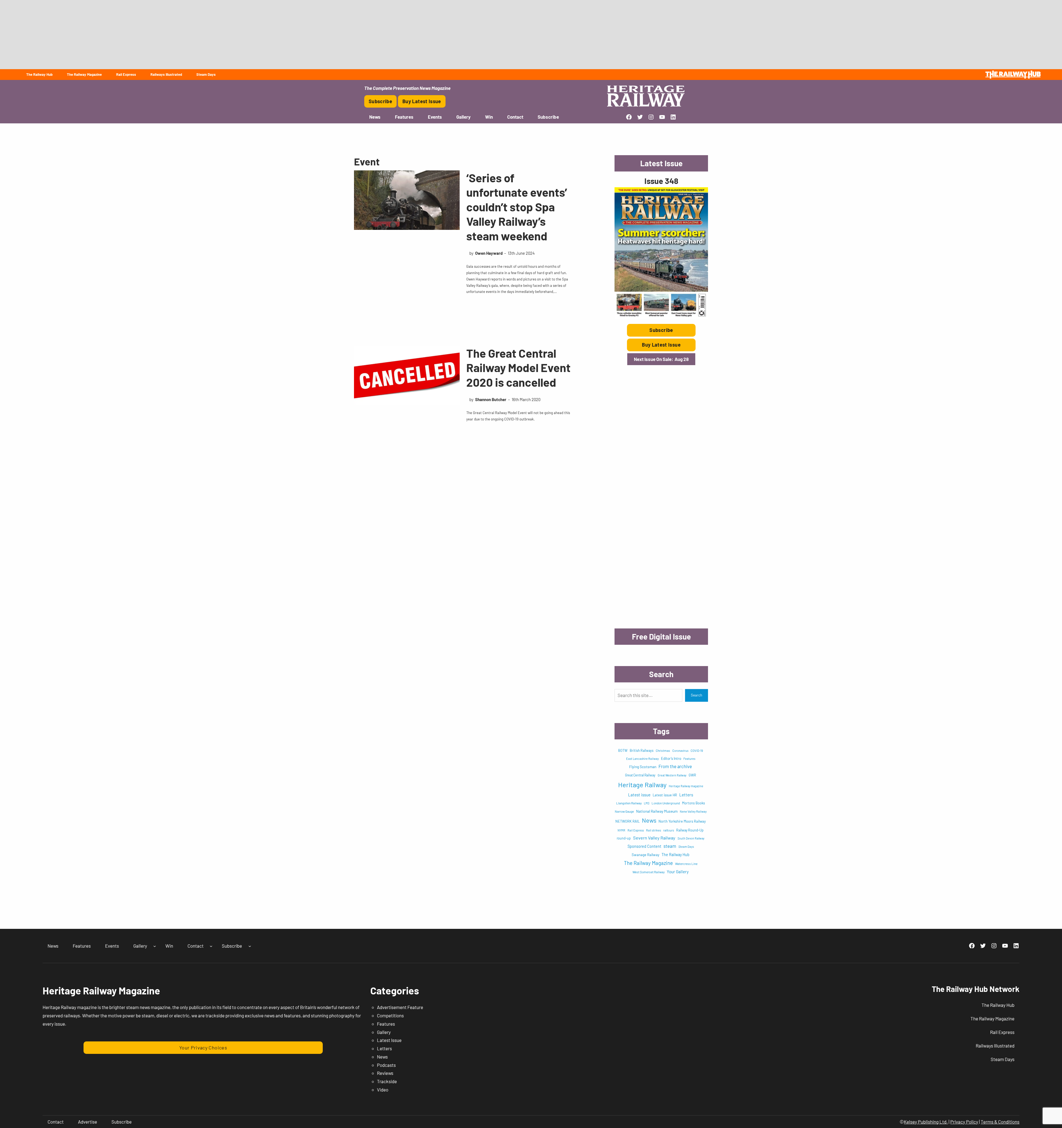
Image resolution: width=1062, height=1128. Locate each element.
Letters (686, 794)
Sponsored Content (644, 846)
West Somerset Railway (648, 872)
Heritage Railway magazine (686, 786)
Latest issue (639, 794)
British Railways (642, 750)
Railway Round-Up (690, 830)
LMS (646, 803)
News (649, 820)
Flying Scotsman (642, 766)
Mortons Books (693, 803)
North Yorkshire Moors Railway (682, 821)
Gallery (384, 1032)
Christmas (663, 750)
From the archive (675, 766)
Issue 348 (661, 181)
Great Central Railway (640, 775)
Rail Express (636, 830)
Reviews (385, 1073)
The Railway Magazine (648, 863)
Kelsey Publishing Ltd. (926, 1121)
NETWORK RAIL (627, 821)
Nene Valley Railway (693, 811)
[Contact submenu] (211, 945)
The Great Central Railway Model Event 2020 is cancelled (518, 367)
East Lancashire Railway (642, 758)
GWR (692, 775)
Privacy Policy (964, 1121)
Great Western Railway (672, 775)
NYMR (621, 830)
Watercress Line (686, 864)
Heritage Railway (642, 785)
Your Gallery (678, 871)
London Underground (666, 803)
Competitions (390, 1015)
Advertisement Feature (400, 1007)
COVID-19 (697, 750)
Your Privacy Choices (203, 1047)
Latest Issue (389, 1040)
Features (689, 758)
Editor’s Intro (671, 758)
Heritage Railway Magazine (101, 990)
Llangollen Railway (629, 803)
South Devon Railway (691, 838)
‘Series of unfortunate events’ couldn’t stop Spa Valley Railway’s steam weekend (516, 207)
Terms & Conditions (1000, 1121)
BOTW (623, 750)
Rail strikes (653, 830)
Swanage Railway (645, 855)
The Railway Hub (675, 854)
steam (669, 846)
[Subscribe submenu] (249, 945)
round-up (624, 838)
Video (382, 1089)
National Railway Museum (657, 811)
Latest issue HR (665, 795)
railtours (668, 830)
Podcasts (386, 1065)
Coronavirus (680, 750)
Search (696, 695)
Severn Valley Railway (654, 837)
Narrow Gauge (624, 811)
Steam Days (686, 846)
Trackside (387, 1081)
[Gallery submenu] (154, 945)
